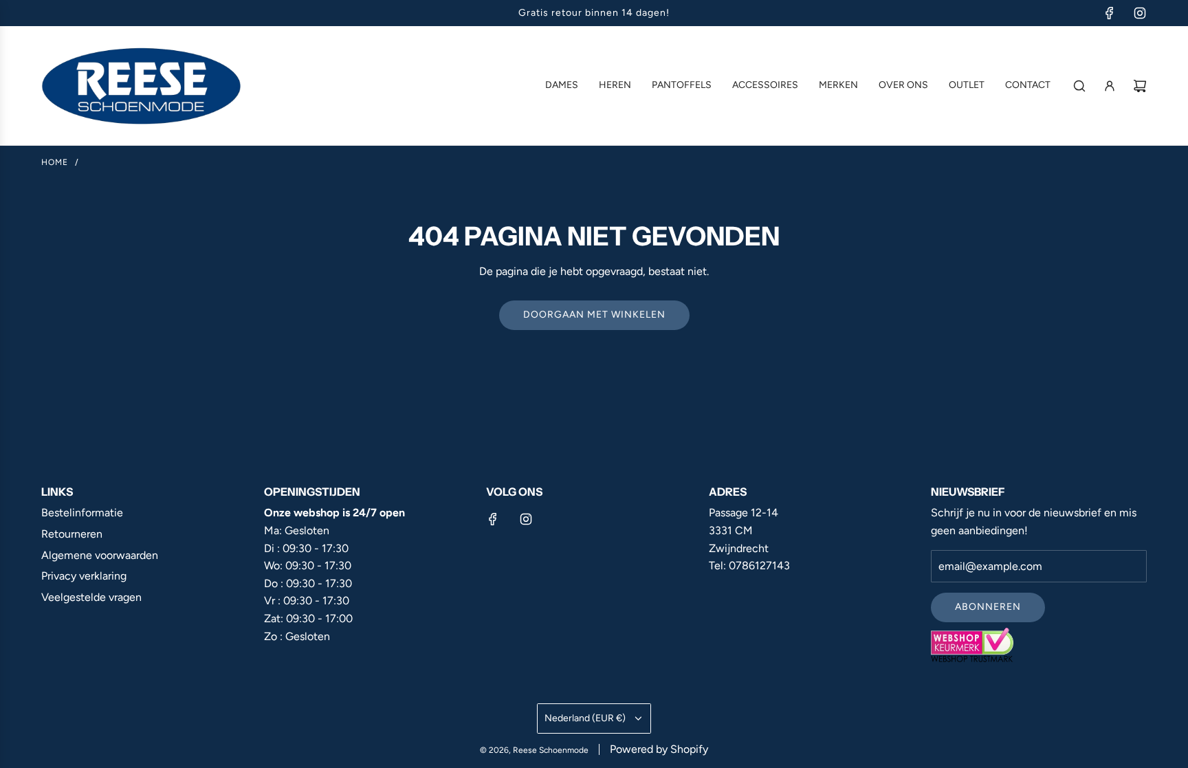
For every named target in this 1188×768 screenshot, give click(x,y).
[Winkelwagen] (1140, 86)
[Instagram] (1140, 13)
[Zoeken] (1079, 86)
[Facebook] (1109, 13)
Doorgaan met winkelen (594, 314)
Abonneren (988, 607)
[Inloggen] (1109, 86)
